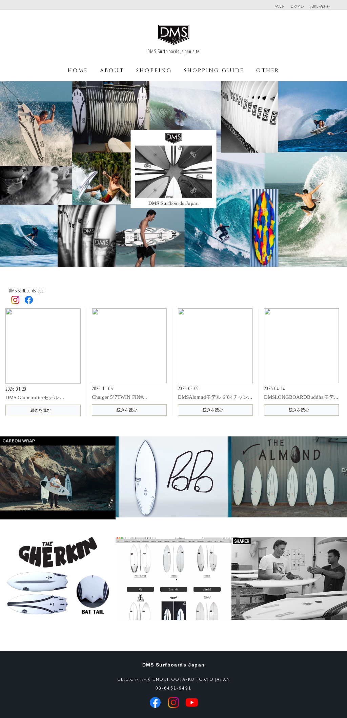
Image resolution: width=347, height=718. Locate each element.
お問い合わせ (320, 6)
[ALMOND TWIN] (289, 485)
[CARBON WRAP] (58, 485)
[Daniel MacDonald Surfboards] (289, 586)
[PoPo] (173, 485)
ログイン (297, 6)
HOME (78, 70)
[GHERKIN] (58, 586)
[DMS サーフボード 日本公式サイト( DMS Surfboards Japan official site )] (173, 44)
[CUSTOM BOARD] (173, 586)
